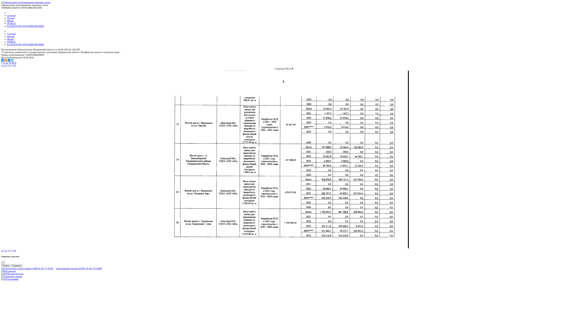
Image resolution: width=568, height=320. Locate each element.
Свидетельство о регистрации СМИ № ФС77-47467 (27, 268)
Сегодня (11, 15)
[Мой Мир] (9, 60)
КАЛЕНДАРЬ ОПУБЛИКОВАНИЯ (25, 26)
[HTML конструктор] (12, 274)
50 (10, 63)
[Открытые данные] (11, 276)
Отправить (17, 266)
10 (4, 63)
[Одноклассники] (5, 60)
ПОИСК (11, 23)
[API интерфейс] (10, 279)
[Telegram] (12, 60)
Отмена (5, 266)
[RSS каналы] (8, 271)
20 (7, 63)
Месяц (10, 21)
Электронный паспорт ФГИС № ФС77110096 (79, 268)
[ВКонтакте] (2, 60)
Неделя (10, 18)
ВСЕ (14, 63)
